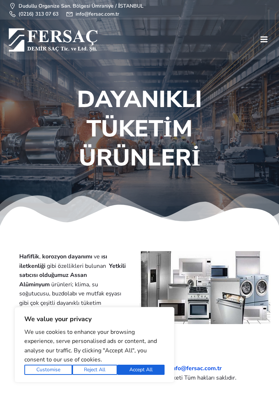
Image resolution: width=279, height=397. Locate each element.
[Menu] (264, 39)
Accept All (141, 369)
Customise (48, 369)
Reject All (94, 369)
